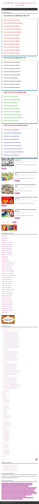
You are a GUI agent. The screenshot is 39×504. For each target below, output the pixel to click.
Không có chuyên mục (27, 494)
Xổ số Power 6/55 (7, 408)
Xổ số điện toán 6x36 (9, 263)
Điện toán (4, 414)
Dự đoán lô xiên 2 (33, 493)
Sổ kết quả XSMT (8, 248)
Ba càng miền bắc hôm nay (18, 484)
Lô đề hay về (18, 176)
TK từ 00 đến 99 (8, 295)
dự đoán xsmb (4, 494)
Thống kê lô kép (8, 283)
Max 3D (6, 256)
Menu (6, 9)
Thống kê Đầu (7, 285)
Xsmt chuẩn (5, 362)
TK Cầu (4, 420)
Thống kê (6, 261)
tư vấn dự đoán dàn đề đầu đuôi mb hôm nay (12, 345)
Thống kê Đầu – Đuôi (9, 289)
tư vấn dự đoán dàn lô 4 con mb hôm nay (11, 347)
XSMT (5, 240)
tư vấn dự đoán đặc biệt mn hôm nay (10, 380)
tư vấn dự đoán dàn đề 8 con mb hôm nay (11, 342)
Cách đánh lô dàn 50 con (6, 489)
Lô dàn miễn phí (16, 496)
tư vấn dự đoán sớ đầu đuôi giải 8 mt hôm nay (12, 370)
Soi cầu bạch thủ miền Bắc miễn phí (8, 497)
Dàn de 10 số (7, 490)
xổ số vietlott (7, 250)
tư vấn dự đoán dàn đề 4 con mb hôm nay (11, 339)
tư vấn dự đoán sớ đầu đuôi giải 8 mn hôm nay (12, 384)
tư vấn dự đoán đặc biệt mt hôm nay (10, 366)
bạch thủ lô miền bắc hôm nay (23, 486)
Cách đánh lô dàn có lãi (15, 489)
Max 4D (6, 258)
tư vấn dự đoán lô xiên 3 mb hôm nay (10, 355)
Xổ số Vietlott (6, 405)
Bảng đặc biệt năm (16, 487)
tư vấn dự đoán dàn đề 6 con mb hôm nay (11, 341)
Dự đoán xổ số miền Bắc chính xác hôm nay (15, 494)
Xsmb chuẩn (5, 330)
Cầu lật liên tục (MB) (9, 271)
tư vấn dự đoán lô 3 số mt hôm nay (10, 369)
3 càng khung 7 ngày (14, 483)
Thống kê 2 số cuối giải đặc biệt (27, 497)
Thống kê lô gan (8, 279)
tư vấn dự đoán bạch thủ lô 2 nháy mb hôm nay (12, 337)
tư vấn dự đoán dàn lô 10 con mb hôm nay (11, 346)
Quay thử (4, 448)
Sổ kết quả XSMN (8, 246)
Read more (4, 168)
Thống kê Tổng (7, 291)
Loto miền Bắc (7, 298)
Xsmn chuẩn (5, 376)
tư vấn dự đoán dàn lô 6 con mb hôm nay (11, 352)
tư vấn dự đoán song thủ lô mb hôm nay (11, 360)
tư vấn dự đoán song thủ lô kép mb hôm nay (11, 359)
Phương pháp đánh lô (19, 162)
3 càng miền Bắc (22, 483)
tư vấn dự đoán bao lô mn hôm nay (10, 377)
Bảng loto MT (6, 447)
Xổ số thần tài (7, 267)
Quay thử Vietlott (8, 310)
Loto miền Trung (8, 302)
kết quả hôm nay (8, 242)
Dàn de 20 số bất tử (13, 490)
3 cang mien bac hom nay (6, 483)
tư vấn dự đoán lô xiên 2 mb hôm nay (10, 353)
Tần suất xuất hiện (8, 293)
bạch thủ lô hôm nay (28, 484)
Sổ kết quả (4, 398)
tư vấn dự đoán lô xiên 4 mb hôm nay (10, 356)
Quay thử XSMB (8, 304)
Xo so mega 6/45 (8, 252)
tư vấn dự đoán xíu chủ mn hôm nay (10, 388)
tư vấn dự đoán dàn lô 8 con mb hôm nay (11, 351)
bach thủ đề (11, 484)
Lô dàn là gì (10, 496)
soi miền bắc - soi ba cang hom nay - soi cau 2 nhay (28, 161)
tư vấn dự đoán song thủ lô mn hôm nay (11, 387)
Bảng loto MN (6, 445)
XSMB (5, 236)
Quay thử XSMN (8, 306)
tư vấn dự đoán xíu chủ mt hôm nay (10, 374)
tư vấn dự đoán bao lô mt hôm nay (10, 363)
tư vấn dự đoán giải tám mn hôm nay (10, 381)
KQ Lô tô (4, 442)
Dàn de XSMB (31, 490)
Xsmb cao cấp (5, 349)
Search (14, 222)
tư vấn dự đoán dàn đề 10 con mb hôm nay (11, 343)
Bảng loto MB (6, 444)
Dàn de (3, 490)
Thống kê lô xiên (8, 281)
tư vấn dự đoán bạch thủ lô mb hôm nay (11, 335)
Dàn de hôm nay (25, 490)
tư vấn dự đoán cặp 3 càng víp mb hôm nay (11, 338)
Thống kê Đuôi (7, 287)
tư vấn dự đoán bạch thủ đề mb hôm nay (11, 333)
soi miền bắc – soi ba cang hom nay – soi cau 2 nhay (19, 4)
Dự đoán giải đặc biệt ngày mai (7, 493)
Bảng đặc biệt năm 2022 (25, 487)
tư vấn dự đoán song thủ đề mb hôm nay (11, 357)
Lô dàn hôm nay (4, 496)
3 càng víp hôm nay (5, 484)
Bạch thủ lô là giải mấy (6, 486)
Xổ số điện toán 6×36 (7, 415)
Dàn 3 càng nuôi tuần (31, 489)
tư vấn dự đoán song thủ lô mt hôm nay (11, 373)
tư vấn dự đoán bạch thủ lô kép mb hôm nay (11, 334)
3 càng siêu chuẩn (29, 483)
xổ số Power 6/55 (8, 254)
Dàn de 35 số (20, 490)
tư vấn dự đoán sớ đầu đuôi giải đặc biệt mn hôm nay (13, 385)
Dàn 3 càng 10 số (23, 489)
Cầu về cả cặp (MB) (8, 273)
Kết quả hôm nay (6, 396)
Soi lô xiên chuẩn (18, 497)
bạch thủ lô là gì (14, 486)
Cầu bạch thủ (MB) (8, 269)
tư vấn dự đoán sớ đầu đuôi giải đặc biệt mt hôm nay (13, 371)
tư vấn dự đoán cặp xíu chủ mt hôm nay (11, 365)
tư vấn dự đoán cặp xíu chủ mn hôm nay (11, 379)
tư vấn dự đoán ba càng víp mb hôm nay (11, 331)
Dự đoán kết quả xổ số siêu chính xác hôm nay (21, 493)
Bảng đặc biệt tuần (33, 487)
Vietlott (4, 404)
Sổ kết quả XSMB (8, 244)
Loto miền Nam (8, 300)
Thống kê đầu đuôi (8, 277)
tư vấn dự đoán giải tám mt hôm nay (10, 367)
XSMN (5, 238)
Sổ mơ (5, 312)
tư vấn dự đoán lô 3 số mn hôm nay (10, 383)
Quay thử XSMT (8, 308)
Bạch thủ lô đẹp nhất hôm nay (7, 487)
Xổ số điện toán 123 (9, 265)
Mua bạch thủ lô (22, 496)
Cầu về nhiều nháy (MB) (9, 275)
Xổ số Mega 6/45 (6, 407)
